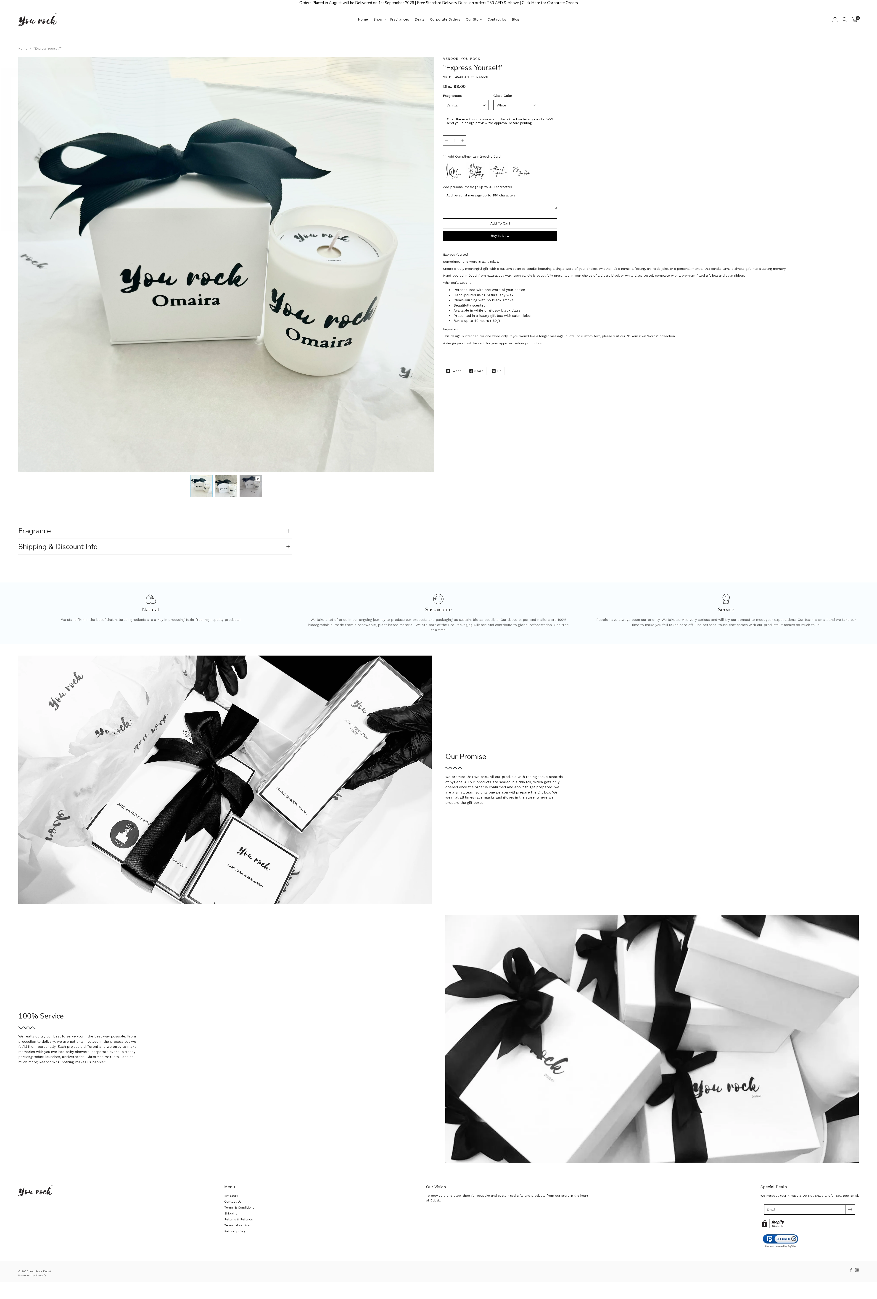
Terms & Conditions (239, 1207)
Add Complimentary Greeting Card (474, 156)
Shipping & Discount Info (58, 547)
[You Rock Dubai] (37, 19)
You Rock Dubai (40, 1271)
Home (363, 19)
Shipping (230, 1213)
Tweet (456, 371)
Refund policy (235, 1231)
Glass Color (502, 96)
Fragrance (34, 531)
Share (478, 371)
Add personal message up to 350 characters (477, 187)
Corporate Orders (445, 19)
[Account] (835, 19)
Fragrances (399, 19)
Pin (499, 371)
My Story (231, 1195)
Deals (419, 19)
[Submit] (850, 1209)
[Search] (845, 19)
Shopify (41, 1275)
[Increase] (462, 140)
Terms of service (237, 1225)
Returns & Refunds (238, 1219)
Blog (515, 19)
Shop (378, 19)
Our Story (474, 19)
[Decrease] (446, 140)
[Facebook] (851, 1270)
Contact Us (497, 19)
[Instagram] (857, 1270)
